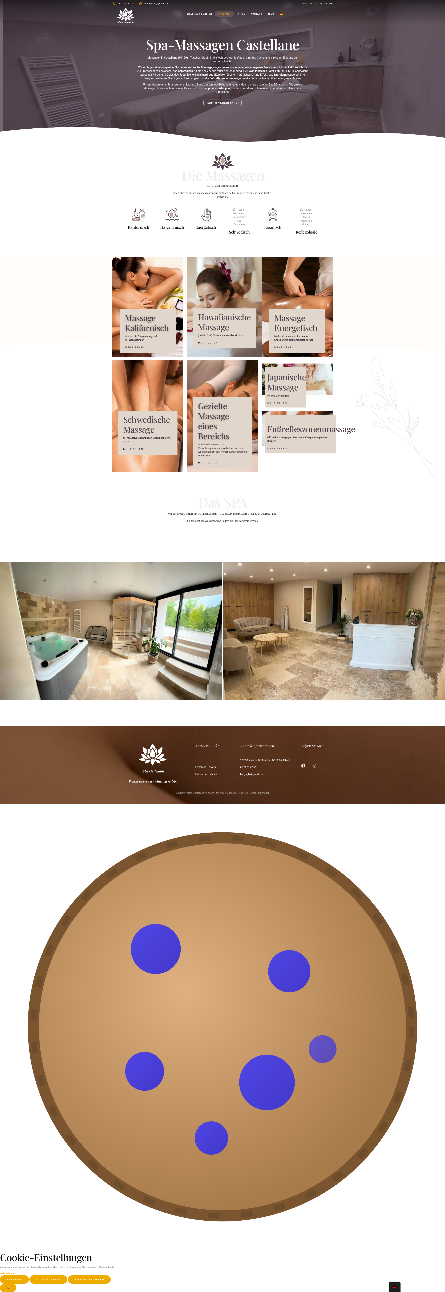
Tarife (241, 14)
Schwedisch (239, 232)
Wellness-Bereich (199, 14)
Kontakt (256, 14)
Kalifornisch (138, 227)
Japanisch (272, 227)
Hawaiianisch (172, 227)
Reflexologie (306, 232)
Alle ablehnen (48, 1279)
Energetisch (205, 227)
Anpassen (14, 1279)
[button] (133, 449)
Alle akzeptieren (89, 1279)
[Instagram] (314, 766)
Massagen (224, 14)
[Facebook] (303, 766)
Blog (271, 14)
